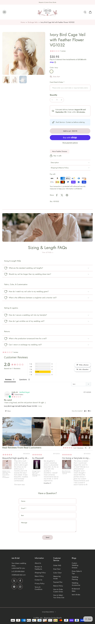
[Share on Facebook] (56, 195)
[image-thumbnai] (6, 79)
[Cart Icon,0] (90, 12)
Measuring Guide (56, 577)
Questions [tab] (23, 379)
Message (24, 523)
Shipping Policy (40, 573)
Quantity (53, 95)
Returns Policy (58, 586)
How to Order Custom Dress (58, 590)
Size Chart (56, 569)
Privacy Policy (39, 583)
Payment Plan (57, 582)
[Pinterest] (14, 586)
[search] (85, 12)
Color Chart (57, 573)
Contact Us (38, 580)
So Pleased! (38, 458)
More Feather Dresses (59, 151)
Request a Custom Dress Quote (47, 2)
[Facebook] (20, 580)
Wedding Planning (75, 578)
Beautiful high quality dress (16, 458)
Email (23, 508)
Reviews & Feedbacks (38, 568)
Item (22, 515)
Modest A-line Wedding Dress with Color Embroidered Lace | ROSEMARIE (6, 474)
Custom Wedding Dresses (75, 565)
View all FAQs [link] (47, 252)
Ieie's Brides (76, 595)
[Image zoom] (23, 53)
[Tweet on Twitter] (61, 195)
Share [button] (9, 411)
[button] (70, 131)
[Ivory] (51, 71)
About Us (38, 563)
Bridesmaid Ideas (76, 590)
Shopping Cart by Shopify (53, 618)
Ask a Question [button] (84, 369)
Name (23, 501)
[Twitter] (14, 580)
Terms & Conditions (38, 588)
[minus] (52, 100)
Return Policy (39, 576)
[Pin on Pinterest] (67, 195)
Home (23, 22)
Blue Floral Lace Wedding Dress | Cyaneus (66, 472)
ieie (41, 618)
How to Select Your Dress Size (58, 596)
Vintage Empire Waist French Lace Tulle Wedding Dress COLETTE (36, 473)
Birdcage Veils (33, 22)
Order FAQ (57, 565)
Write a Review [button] (84, 365)
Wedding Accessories (76, 584)
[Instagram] (20, 586)
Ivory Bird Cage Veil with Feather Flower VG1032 (20, 406)
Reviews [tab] (8, 379)
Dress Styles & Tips (77, 572)
